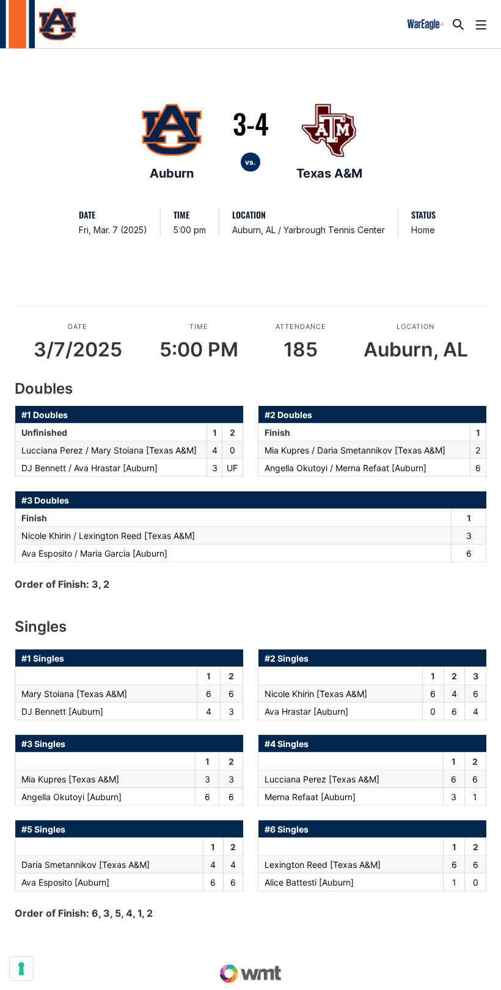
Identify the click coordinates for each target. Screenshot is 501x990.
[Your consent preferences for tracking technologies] (21, 968)
